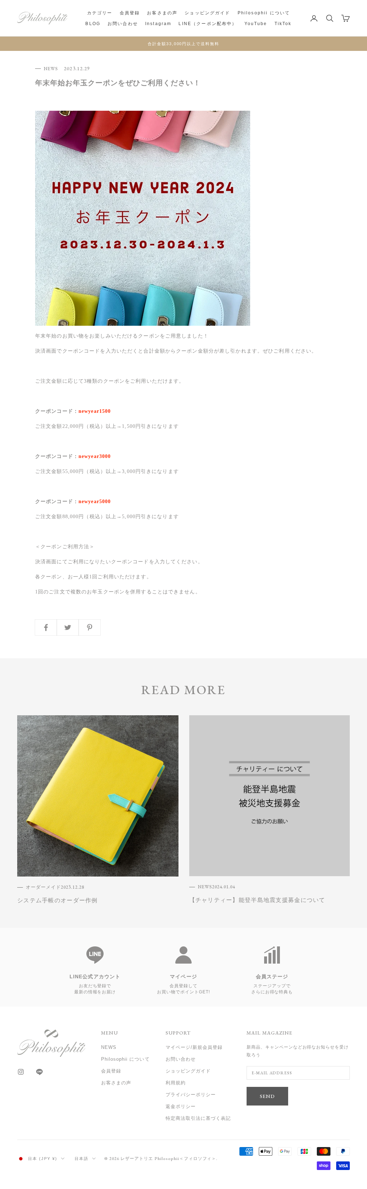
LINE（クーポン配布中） (207, 23)
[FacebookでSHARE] (46, 627)
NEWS (51, 69)
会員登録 (130, 12)
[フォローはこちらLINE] (39, 1071)
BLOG (92, 23)
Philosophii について (264, 12)
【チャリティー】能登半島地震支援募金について (257, 900)
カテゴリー (100, 12)
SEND (267, 1096)
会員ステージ (272, 976)
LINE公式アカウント (95, 976)
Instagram (158, 23)
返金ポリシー (181, 1106)
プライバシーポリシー (191, 1094)
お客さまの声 (162, 12)
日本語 (82, 1158)
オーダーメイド (43, 887)
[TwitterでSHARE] (67, 627)
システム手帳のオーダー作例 (57, 900)
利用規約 (176, 1082)
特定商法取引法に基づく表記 (198, 1118)
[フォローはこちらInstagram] (20, 1071)
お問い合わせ (123, 23)
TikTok (283, 23)
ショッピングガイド (207, 12)
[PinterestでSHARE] (89, 627)
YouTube (255, 23)
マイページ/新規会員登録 (194, 1047)
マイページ (183, 976)
